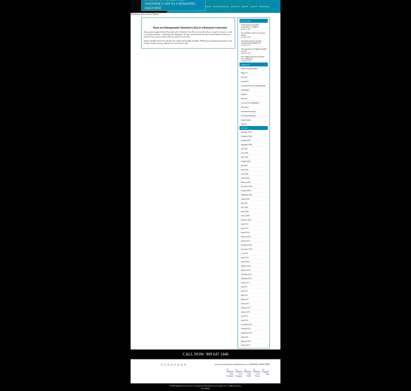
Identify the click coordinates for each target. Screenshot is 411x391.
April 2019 (245, 228)
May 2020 (244, 207)
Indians (243, 99)
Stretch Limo (245, 120)
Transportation (219, 7)
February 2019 (246, 237)
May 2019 (244, 224)
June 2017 (244, 291)
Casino (243, 77)
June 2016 (244, 316)
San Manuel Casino (247, 111)
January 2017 (245, 312)
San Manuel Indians (247, 116)
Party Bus (244, 107)
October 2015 (246, 329)
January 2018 (245, 270)
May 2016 (244, 320)
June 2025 (244, 153)
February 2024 (246, 182)
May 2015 (244, 337)
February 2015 (246, 341)
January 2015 (245, 345)
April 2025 (244, 157)
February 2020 (246, 220)
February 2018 (246, 266)
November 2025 (246, 136)
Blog (244, 7)
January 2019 (245, 241)
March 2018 (245, 262)
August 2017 (245, 283)
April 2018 (245, 257)
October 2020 (246, 191)
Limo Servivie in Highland (249, 103)
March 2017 (245, 304)
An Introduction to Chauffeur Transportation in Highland (250, 26)
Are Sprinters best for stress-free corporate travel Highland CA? (251, 42)
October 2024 (246, 161)
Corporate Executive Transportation (252, 86)
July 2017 (244, 287)
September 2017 (246, 278)
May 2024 (244, 170)
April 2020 (245, 211)
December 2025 (246, 132)
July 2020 (244, 203)
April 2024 (244, 174)
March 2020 (245, 216)
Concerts (244, 81)
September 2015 (246, 333)
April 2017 (245, 299)
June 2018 (244, 253)
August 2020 (245, 199)
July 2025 (244, 149)
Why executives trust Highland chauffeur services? (254, 50)
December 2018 (246, 245)
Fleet (207, 7)
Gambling (244, 90)
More (252, 7)
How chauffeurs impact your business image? (253, 34)
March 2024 (245, 178)
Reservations (264, 7)
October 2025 (246, 140)
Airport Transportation (248, 68)
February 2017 (246, 308)
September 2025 (246, 145)
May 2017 (244, 295)
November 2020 (246, 186)
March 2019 (245, 232)
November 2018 (246, 249)
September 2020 (246, 195)
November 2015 (246, 324)
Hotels (243, 94)
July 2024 (244, 165)
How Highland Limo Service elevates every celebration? (252, 58)
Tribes (243, 124)
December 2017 (246, 274)
